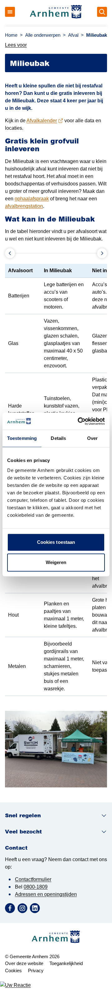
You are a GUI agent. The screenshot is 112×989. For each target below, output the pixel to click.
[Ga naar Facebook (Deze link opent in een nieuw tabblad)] (10, 908)
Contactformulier (33, 879)
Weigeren (56, 562)
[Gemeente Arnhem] (56, 12)
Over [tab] (92, 438)
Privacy (36, 970)
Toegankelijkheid (66, 963)
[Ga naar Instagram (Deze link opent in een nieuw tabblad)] (22, 908)
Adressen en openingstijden (46, 894)
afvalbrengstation (24, 206)
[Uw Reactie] (56, 985)
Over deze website (24, 963)
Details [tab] (58, 438)
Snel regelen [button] (23, 815)
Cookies (13, 970)
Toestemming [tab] (22, 438)
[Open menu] (10, 12)
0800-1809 (36, 886)
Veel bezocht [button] (23, 831)
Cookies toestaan (56, 542)
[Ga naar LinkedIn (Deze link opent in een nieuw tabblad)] (35, 908)
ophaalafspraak (32, 198)
